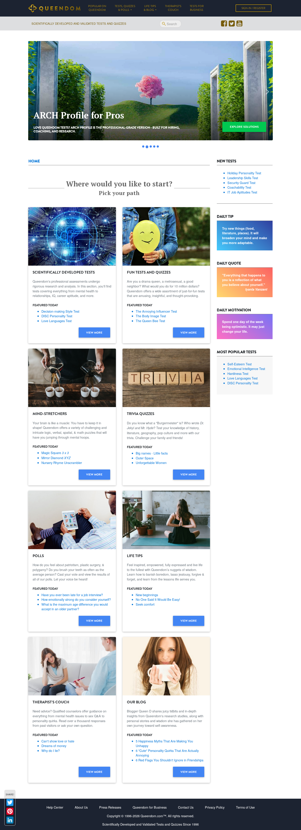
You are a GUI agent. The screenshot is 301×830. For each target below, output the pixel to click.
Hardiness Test (237, 373)
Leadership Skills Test (242, 177)
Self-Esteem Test (239, 364)
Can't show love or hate (57, 741)
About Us (81, 807)
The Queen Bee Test (150, 320)
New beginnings (147, 594)
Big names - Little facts (152, 453)
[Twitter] (10, 802)
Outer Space (145, 458)
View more (94, 332)
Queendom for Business (150, 807)
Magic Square (55, 452)
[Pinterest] (10, 811)
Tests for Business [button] (197, 8)
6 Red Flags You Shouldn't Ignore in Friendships (169, 760)
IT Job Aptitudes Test (242, 192)
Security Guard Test (241, 182)
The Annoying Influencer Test (156, 311)
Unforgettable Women (151, 462)
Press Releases (110, 807)
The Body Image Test (151, 316)
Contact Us (185, 807)
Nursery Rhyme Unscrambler (61, 462)
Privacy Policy (215, 807)
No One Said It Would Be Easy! (158, 599)
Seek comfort (145, 604)
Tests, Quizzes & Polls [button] (125, 8)
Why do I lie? (50, 750)
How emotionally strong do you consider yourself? (76, 599)
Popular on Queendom (99, 8)
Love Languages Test (56, 320)
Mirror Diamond (56, 457)
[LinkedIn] (10, 820)
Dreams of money (53, 745)
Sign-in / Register (253, 8)
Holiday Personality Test (244, 173)
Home (34, 161)
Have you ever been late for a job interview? (72, 594)
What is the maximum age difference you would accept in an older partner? (74, 606)
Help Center (54, 807)
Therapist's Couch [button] (173, 8)
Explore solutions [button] (244, 127)
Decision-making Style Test (60, 311)
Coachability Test (239, 187)
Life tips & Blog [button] (150, 8)
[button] (34, 91)
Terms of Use (245, 807)
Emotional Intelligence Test (246, 368)
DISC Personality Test (56, 316)
